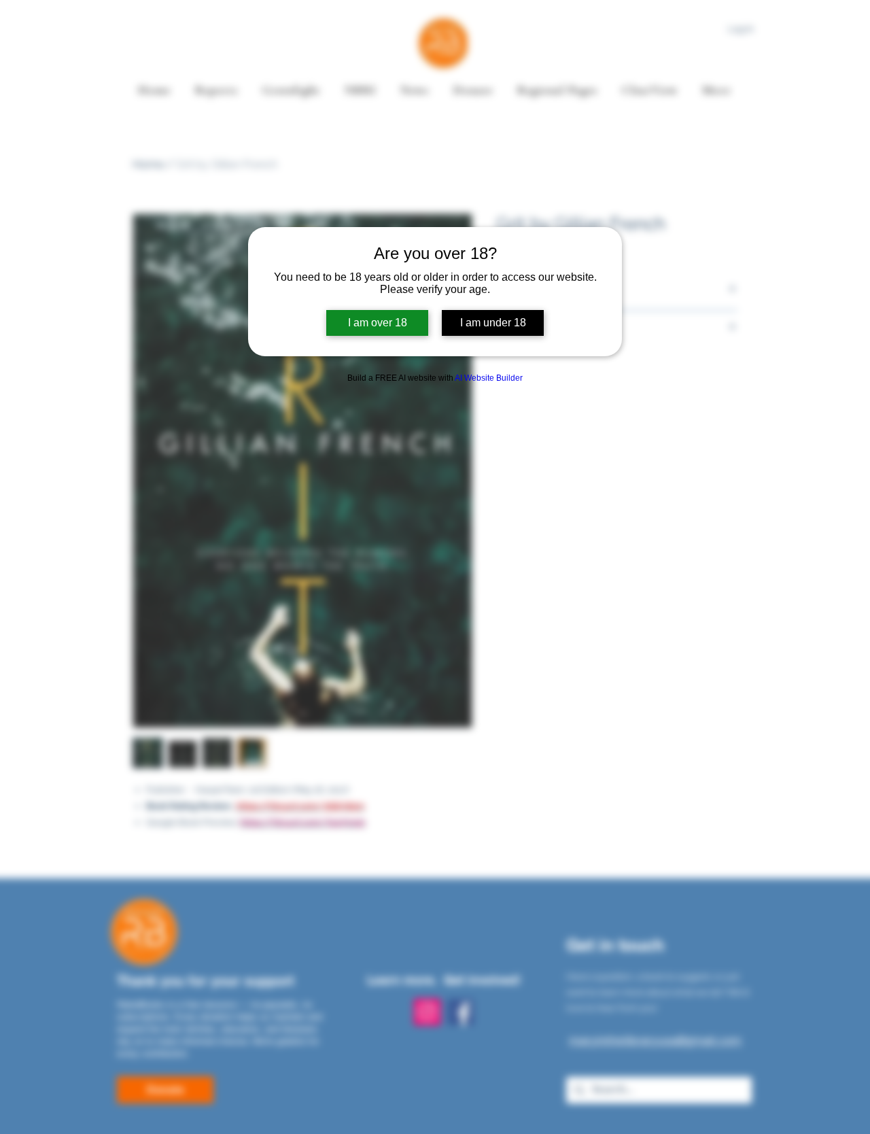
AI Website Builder (489, 378)
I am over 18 (377, 322)
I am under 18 (493, 322)
